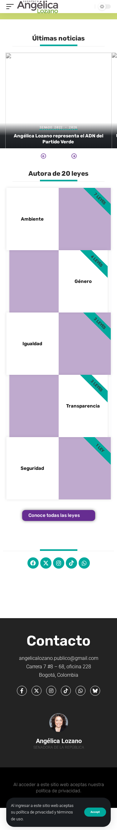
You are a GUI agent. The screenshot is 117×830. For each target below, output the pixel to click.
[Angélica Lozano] (37, 6)
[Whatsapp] (84, 563)
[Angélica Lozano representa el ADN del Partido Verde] (58, 100)
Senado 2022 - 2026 (58, 127)
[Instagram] (58, 563)
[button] (43, 156)
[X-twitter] (45, 563)
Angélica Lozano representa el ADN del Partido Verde (58, 139)
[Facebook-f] (22, 691)
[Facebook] (33, 563)
